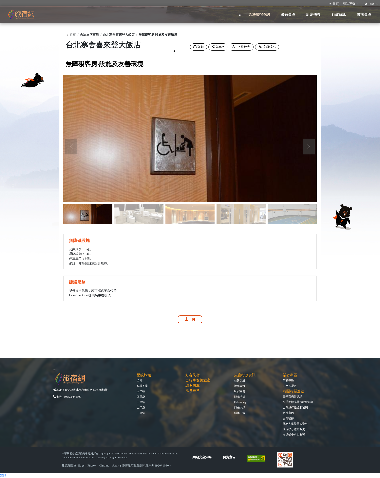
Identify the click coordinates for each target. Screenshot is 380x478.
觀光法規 (239, 396)
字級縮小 (268, 47)
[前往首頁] (21, 14)
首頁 (335, 4)
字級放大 (242, 47)
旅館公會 (239, 385)
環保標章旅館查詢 (294, 429)
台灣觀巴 (288, 412)
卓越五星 (142, 385)
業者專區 (288, 380)
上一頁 (190, 319)
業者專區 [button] (364, 14)
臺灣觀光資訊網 (292, 396)
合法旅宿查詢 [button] (259, 14)
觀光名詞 (239, 407)
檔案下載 (239, 413)
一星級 (141, 413)
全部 (139, 380)
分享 (218, 47)
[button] (309, 146)
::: (330, 4)
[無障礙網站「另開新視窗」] (258, 458)
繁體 (3, 475)
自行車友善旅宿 (197, 380)
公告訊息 (239, 380)
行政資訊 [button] (339, 14)
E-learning (240, 402)
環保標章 (192, 385)
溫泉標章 (192, 391)
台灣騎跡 (288, 418)
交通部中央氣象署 (294, 434)
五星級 (141, 391)
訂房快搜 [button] (313, 14)
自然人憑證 (290, 385)
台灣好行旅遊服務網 (295, 407)
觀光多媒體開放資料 (295, 423)
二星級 (141, 407)
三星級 (141, 402)
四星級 (141, 396)
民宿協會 (239, 391)
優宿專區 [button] (288, 14)
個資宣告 (229, 457)
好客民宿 (192, 375)
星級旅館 (144, 375)
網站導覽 (349, 4)
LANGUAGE (368, 4)
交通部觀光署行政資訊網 (298, 401)
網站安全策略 (202, 457)
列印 (200, 47)
